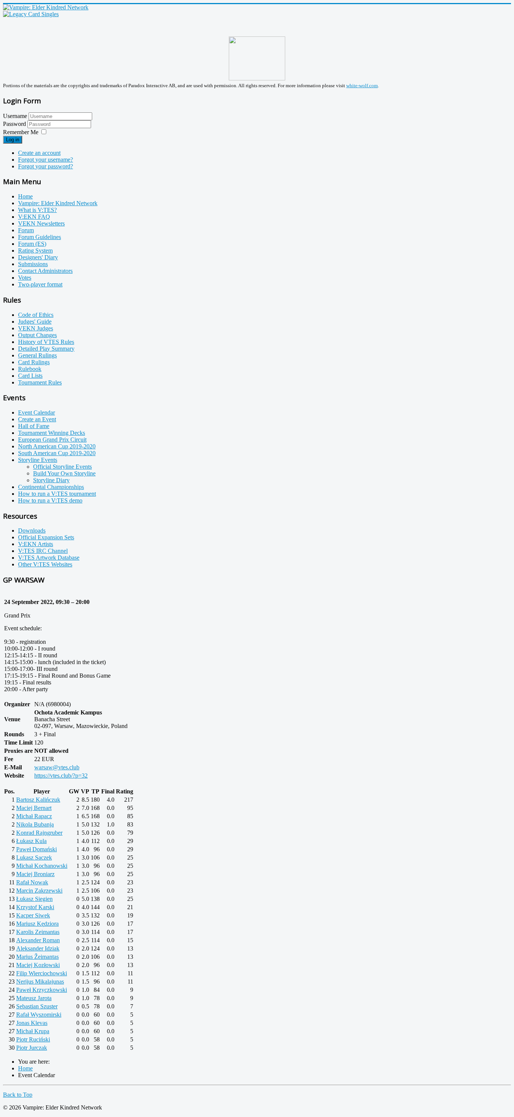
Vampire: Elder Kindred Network (57, 203)
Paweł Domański (36, 849)
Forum (26, 230)
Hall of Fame (33, 426)
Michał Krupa (32, 1031)
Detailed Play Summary (46, 348)
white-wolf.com (362, 85)
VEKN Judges (35, 328)
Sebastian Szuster (37, 1006)
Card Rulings (34, 362)
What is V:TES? (37, 210)
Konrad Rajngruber (39, 832)
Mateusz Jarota (34, 998)
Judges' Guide (35, 321)
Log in (12, 139)
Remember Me (20, 132)
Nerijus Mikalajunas (40, 981)
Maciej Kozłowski (38, 965)
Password (15, 124)
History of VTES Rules (46, 342)
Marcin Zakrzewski (39, 890)
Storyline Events (37, 460)
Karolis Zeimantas (37, 932)
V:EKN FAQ (34, 216)
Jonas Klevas (31, 1023)
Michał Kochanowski (41, 866)
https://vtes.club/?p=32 (61, 775)
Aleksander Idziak (37, 948)
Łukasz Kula (31, 841)
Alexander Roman (38, 940)
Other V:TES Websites (45, 564)
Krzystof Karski (35, 907)
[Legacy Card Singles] (31, 14)
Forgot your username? (45, 159)
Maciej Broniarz (35, 874)
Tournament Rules (40, 382)
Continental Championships (51, 487)
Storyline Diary (51, 480)
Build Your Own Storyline (64, 473)
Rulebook (29, 369)
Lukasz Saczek (34, 857)
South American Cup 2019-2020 (57, 453)
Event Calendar (36, 412)
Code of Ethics (35, 315)
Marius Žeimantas (37, 957)
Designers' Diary (38, 257)
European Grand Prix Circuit (52, 439)
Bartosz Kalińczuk (38, 799)
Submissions (33, 264)
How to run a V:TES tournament (57, 493)
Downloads (32, 530)
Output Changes (37, 335)
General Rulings (37, 355)
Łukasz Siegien (34, 899)
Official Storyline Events (62, 466)
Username (15, 116)
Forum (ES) (32, 244)
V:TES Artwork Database (48, 557)
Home (25, 196)
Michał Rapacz (34, 816)
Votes (24, 277)
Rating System (35, 250)
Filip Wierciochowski (41, 973)
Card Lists (30, 375)
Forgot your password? (45, 166)
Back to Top (17, 1094)
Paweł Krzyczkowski (41, 990)
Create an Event (37, 419)
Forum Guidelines (39, 237)
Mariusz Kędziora (37, 923)
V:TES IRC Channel (43, 551)
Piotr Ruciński (33, 1039)
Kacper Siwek (33, 915)
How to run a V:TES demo (50, 500)
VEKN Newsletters (41, 223)
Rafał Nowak (32, 882)
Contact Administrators (45, 271)
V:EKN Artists (35, 544)
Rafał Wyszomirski (38, 1014)
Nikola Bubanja (35, 824)
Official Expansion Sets (46, 537)
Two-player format (40, 284)
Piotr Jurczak (31, 1047)
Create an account (39, 153)
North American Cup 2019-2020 (57, 446)
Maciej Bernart (34, 808)
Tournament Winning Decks (51, 433)
